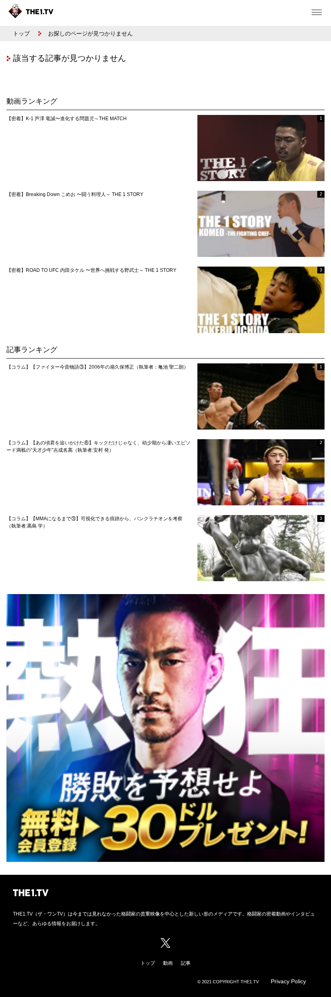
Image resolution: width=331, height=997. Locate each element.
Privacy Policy (288, 981)
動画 (168, 963)
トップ (21, 33)
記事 (186, 963)
